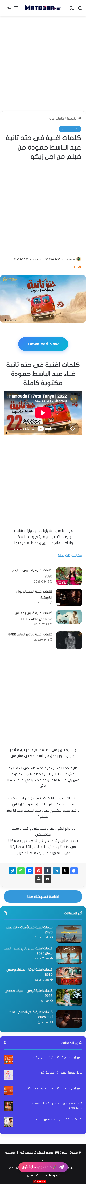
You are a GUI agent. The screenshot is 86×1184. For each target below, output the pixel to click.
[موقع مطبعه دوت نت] (43, 8)
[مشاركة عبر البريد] (47, 879)
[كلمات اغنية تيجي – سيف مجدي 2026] (69, 997)
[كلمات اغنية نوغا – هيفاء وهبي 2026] (69, 976)
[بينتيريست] (38, 870)
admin (71, 259)
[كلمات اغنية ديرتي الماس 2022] (69, 640)
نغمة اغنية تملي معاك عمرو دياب (59, 1119)
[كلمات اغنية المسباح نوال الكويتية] (69, 597)
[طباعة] (38, 879)
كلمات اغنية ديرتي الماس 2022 (30, 634)
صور (11, 1167)
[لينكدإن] (56, 870)
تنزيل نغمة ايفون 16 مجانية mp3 (60, 1072)
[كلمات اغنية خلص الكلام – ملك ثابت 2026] (69, 1019)
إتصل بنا (29, 1175)
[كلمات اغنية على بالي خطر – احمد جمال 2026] (69, 955)
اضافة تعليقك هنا (43, 896)
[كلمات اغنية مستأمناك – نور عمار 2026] (69, 934)
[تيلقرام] (12, 870)
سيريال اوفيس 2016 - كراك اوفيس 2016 (56, 1057)
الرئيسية (72, 118)
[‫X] (65, 870)
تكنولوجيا (56, 1175)
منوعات (41, 1175)
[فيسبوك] (74, 870)
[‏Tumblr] (47, 870)
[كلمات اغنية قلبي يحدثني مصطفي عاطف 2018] (69, 617)
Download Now (43, 344)
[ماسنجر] (29, 870)
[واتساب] (21, 870)
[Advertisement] (43, 63)
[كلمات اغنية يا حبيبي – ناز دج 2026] (69, 576)
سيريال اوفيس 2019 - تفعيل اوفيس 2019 (55, 1088)
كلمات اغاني (55, 118)
